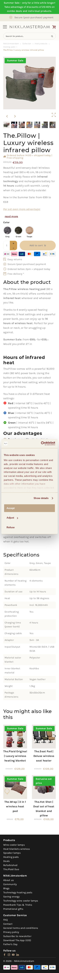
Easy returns (15, 259)
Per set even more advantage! (21, 209)
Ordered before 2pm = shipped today (29, 269)
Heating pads (9, 47)
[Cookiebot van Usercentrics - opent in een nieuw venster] (41, 443)
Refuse (11, 527)
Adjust (10, 517)
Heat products (41, 43)
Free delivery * (16, 273)
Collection (26, 43)
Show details (41, 498)
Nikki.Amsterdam (11, 43)
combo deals (14, 11)
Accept (11, 508)
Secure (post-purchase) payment (34, 17)
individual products (39, 11)
